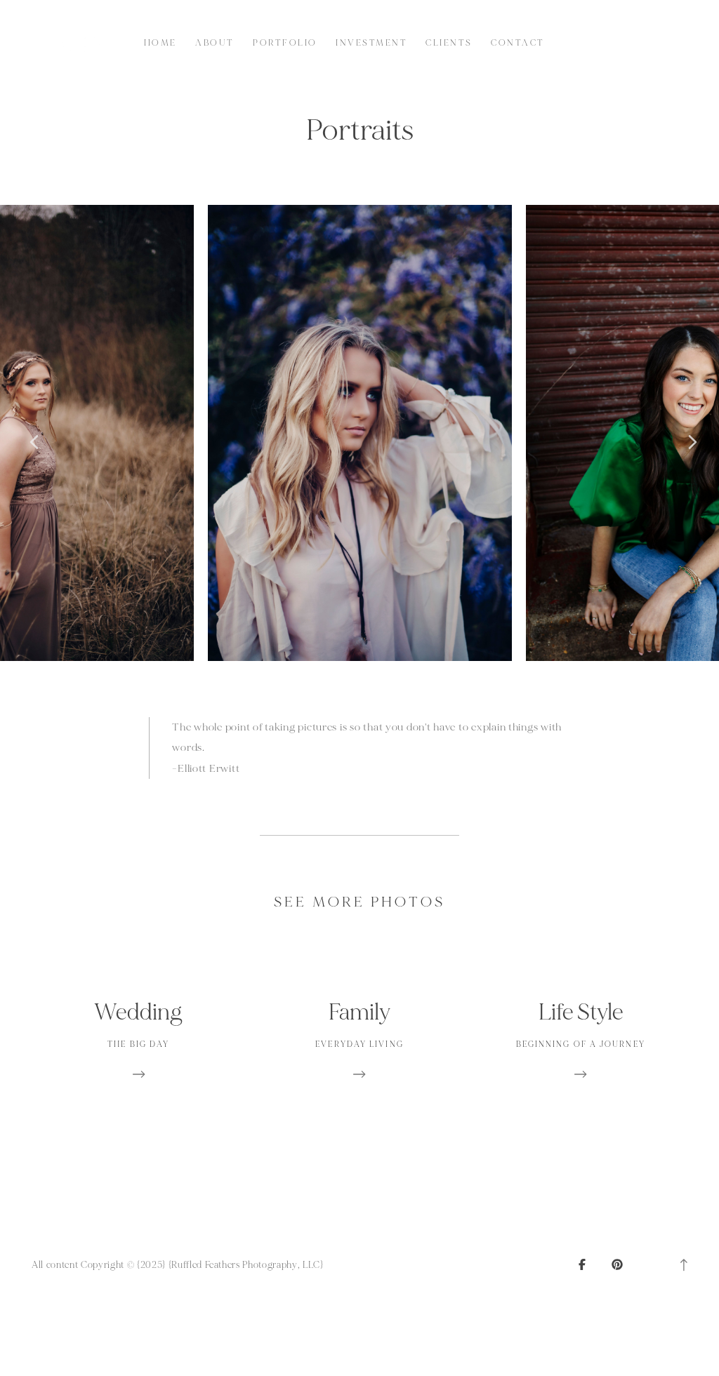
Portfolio (285, 43)
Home (160, 43)
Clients (449, 43)
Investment (371, 43)
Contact (517, 43)
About (214, 43)
